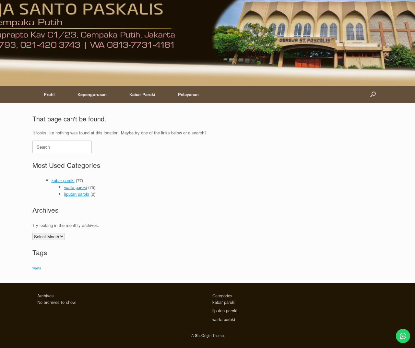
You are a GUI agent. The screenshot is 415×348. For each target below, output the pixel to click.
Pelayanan (188, 94)
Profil (49, 94)
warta (36, 268)
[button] (373, 94)
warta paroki (75, 187)
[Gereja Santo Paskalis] (203, 44)
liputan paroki (76, 194)
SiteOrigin (203, 335)
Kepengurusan (92, 94)
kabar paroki (63, 180)
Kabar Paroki (142, 94)
